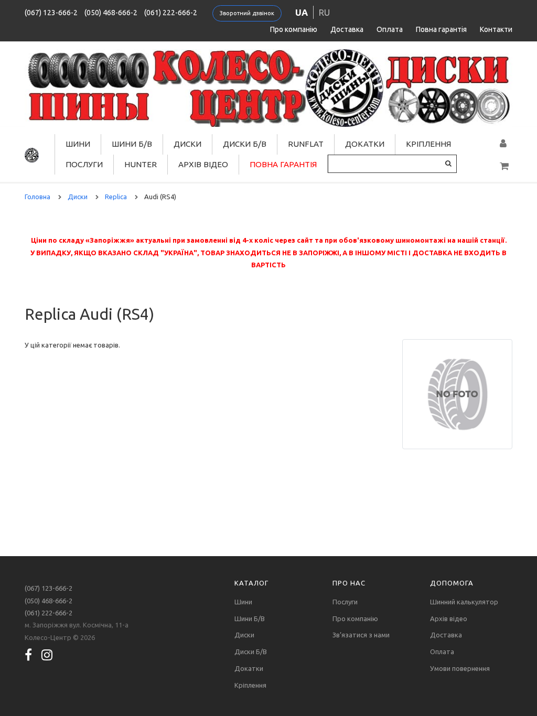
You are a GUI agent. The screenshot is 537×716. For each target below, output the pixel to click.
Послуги (84, 164)
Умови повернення (460, 668)
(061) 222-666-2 (170, 12)
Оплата (390, 29)
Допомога (452, 583)
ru (324, 12)
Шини (78, 143)
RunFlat (306, 143)
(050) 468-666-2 (110, 12)
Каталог (251, 583)
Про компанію (293, 29)
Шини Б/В (132, 143)
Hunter (140, 164)
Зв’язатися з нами (361, 634)
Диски (187, 143)
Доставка (346, 29)
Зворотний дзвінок (247, 13)
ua (301, 12)
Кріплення (428, 143)
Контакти (496, 29)
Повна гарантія (441, 29)
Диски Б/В (244, 143)
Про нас (349, 583)
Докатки (364, 143)
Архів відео (203, 164)
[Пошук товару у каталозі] (448, 163)
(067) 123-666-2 (51, 12)
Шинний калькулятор (464, 601)
